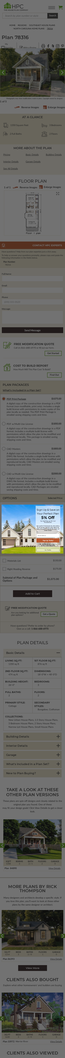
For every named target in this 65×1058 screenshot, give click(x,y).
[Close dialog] (61, 506)
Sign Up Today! (48, 540)
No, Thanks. (48, 550)
